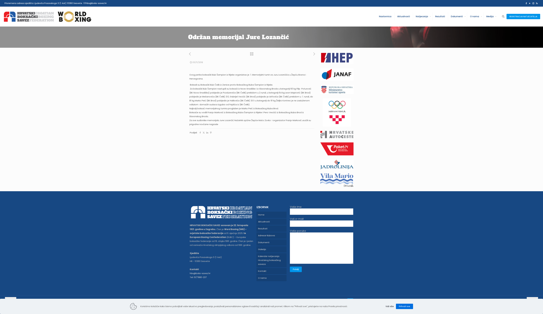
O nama (262, 277)
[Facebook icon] (526, 3)
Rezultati (262, 228)
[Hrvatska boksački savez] (47, 16)
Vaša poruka (298, 231)
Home (261, 214)
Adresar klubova (266, 235)
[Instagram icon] (533, 3)
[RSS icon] (537, 3)
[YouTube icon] (530, 3)
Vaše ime (295, 207)
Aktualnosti (264, 221)
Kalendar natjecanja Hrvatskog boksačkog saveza (269, 260)
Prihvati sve (404, 306)
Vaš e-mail (297, 219)
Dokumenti (263, 242)
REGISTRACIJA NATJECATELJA (523, 16)
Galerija (262, 249)
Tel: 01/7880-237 (198, 277)
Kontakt (262, 271)
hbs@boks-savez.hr (96, 3)
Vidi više (389, 306)
